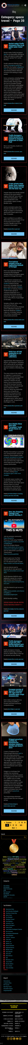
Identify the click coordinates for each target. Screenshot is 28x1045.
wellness (14, 875)
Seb (7, 957)
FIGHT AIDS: (6, 1024)
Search (25, 837)
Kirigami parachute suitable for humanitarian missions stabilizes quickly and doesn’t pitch (16, 743)
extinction (10, 863)
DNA (5, 890)
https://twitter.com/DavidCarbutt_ (14, 563)
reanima (24, 869)
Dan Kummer (9, 931)
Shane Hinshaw (10, 945)
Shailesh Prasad (10, 919)
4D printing (6, 887)
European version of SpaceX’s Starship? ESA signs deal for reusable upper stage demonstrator (16, 693)
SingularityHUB (7, 990)
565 (21, 825)
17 (19, 822)
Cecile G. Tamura (10, 937)
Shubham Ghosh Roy (11, 913)
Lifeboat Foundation (10, 1036)
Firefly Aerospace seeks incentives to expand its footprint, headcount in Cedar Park (16, 139)
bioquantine (4, 859)
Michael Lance (9, 959)
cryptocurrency (19, 861)
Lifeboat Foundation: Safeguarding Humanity (10, 5)
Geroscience (7, 981)
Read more (14, 110)
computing (6, 496)
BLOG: (16, 1019)
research (18, 871)
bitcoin (4, 861)
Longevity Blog (7, 983)
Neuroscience (17, 869)
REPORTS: (17, 1024)
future (13, 863)
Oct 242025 (6, 46)
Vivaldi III (6, 283)
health (23, 863)
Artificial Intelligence (22, 857)
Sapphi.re (25, 1036)
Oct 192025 (6, 138)
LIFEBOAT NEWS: (18, 1012)
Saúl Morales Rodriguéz (12, 494)
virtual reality (16, 496)
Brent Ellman (9, 955)
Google (20, 863)
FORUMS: (10, 1032)
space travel (17, 229)
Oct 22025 (6, 693)
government (17, 406)
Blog (14, 12)
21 (10, 825)
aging (4, 857)
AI (7, 857)
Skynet (5, 896)
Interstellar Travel (7, 867)
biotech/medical (18, 320)
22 (13, 825)
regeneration (13, 871)
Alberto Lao (9, 943)
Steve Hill (8, 953)
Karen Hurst (9, 927)
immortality (21, 865)
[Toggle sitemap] (22, 5)
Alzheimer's (10, 857)
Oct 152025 (6, 513)
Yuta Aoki (8, 939)
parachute (16, 791)
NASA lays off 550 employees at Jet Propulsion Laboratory (15, 354)
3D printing (6, 885)
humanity (12, 865)
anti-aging (15, 857)
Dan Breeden (9, 917)
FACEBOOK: (4, 1012)
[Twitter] (11, 1038)
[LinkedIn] (14, 1038)
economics (17, 152)
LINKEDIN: (5, 1016)
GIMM (18, 310)
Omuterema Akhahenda (12, 933)
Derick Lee (8, 941)
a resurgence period (14, 65)
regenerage (6, 871)
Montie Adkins (9, 964)
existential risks (6, 863)
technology (14, 873)
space (5, 872)
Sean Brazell (9, 951)
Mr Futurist (6, 984)
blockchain (8, 861)
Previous (8, 822)
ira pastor (13, 867)
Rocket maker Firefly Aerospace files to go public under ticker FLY (16, 46)
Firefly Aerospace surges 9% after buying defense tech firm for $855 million (16, 644)
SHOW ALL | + (6, 970)
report (20, 753)
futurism (17, 863)
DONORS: (9, 1021)
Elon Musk (16, 609)
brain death (12, 861)
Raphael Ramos (10, 947)
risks (21, 871)
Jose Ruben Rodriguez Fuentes (14, 929)
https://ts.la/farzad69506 (11, 554)
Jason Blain (9, 961)
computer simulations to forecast (13, 457)
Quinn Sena (9, 915)
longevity (10, 869)
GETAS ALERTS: (18, 1016)
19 (24, 822)
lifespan (5, 869)
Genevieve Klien (11, 103)
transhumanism (21, 873)
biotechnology (22, 859)
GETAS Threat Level (14, 1007)
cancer (15, 861)
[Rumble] (20, 1038)
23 (16, 825)
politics (21, 869)
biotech (16, 859)
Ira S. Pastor (9, 966)
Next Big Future (8, 986)
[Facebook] (8, 1038)
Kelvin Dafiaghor (11, 709)
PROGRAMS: (17, 1026)
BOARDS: (16, 1021)
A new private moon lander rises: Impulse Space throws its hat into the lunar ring (16, 186)
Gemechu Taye (10, 923)
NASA (14, 869)
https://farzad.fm (9, 538)
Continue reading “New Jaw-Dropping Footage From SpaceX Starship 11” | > (14, 603)
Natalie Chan (9, 949)
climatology (20, 494)
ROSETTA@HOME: (8, 1028)
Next (13, 828)
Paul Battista (9, 921)
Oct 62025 (6, 643)
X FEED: (5, 1019)
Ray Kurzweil (7, 892)
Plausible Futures (8, 988)
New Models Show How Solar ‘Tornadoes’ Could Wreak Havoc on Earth (15, 427)
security (16, 659)
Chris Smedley (10, 609)
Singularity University (9, 895)
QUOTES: (16, 1032)
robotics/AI (17, 103)
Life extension (20, 867)
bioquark (11, 859)
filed (5, 54)
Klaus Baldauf (9, 935)
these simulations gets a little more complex (12, 473)
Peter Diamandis (8, 889)
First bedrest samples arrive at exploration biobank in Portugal (16, 264)
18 (22, 822)
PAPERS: (16, 1028)
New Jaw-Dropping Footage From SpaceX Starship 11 (16, 513)
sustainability (8, 873)
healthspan (7, 865)
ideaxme (15, 865)
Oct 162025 (6, 186)
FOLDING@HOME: (4, 1026)
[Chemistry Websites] (14, 846)
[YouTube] (17, 1038)
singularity (23, 871)
